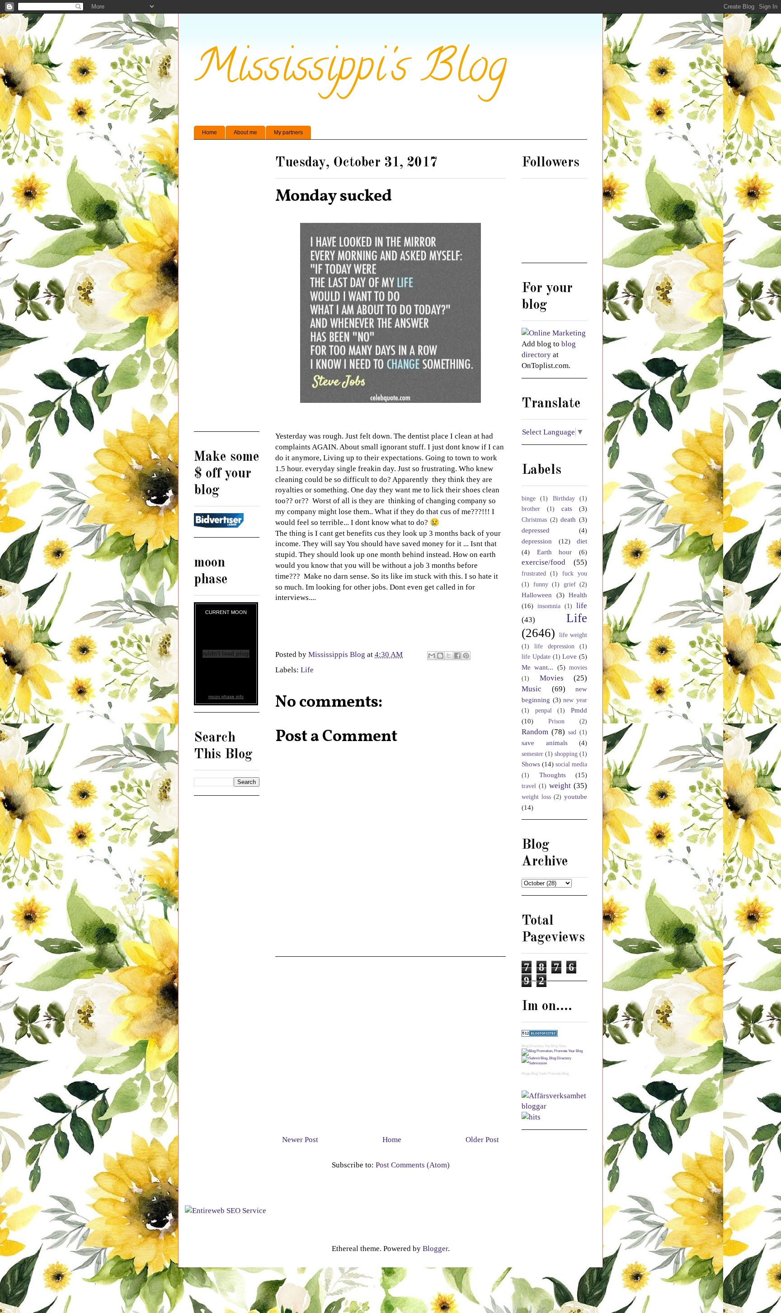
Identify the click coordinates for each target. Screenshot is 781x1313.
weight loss (536, 796)
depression (537, 541)
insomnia (548, 606)
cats (566, 508)
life (581, 605)
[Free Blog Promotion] (552, 1051)
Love (569, 656)
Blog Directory (533, 1046)
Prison (556, 721)
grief (570, 584)
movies (578, 667)
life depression (554, 646)
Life (307, 670)
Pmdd (579, 710)
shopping (566, 754)
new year (575, 700)
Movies (552, 678)
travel (529, 786)
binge (529, 498)
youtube (575, 796)
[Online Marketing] (554, 333)
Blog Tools (539, 1074)
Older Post (482, 1139)
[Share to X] (448, 655)
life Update (536, 656)
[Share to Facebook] (457, 655)
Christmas (534, 519)
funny (540, 584)
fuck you (574, 573)
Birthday (564, 498)
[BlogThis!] (440, 655)
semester (532, 754)
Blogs (526, 1074)
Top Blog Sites (555, 1046)
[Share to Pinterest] (465, 655)
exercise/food (543, 562)
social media (571, 764)
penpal (543, 710)
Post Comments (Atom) (413, 1165)
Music (531, 689)
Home (209, 132)
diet (582, 541)
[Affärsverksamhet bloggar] (554, 1106)
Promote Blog (558, 1074)
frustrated (534, 573)
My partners (288, 132)
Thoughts (552, 775)
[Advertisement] (390, 1042)
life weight (573, 635)
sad (572, 732)
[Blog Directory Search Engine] (554, 1063)
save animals (545, 742)
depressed (536, 530)
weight (560, 785)
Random (535, 731)
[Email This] (431, 655)
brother (531, 508)
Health (578, 595)
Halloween (537, 595)
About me (245, 132)
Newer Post (300, 1139)
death (568, 519)
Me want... (537, 667)
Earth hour (554, 552)
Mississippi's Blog (350, 71)
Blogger (435, 1248)
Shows (531, 764)
